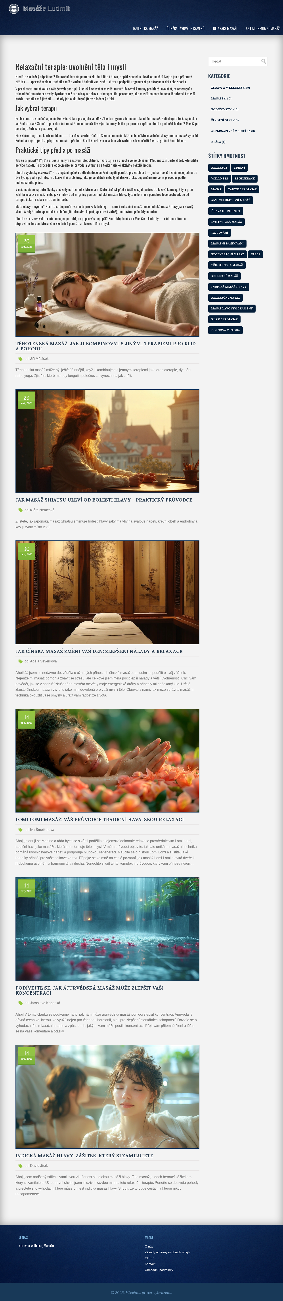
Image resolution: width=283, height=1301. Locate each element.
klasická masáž (224, 319)
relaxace (219, 168)
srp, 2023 (27, 891)
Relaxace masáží (225, 28)
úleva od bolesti (225, 211)
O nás (149, 1246)
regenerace (245, 178)
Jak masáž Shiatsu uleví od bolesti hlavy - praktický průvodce (103, 499)
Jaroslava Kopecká (45, 1003)
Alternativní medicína (233, 131)
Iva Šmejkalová (42, 830)
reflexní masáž (224, 276)
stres (255, 254)
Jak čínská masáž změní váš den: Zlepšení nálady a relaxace (99, 651)
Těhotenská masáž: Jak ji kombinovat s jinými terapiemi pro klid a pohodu (105, 346)
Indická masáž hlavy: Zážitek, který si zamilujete (84, 1155)
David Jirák (39, 1165)
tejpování (219, 233)
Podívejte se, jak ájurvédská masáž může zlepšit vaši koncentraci (89, 990)
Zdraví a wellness (230, 88)
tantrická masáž (242, 189)
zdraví (239, 168)
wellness (219, 178)
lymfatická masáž (226, 222)
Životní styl (225, 120)
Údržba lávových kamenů (185, 28)
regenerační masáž (227, 254)
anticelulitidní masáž (230, 200)
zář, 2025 (27, 403)
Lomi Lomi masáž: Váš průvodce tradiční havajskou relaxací (99, 819)
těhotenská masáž (227, 265)
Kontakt (150, 1264)
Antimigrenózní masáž (263, 28)
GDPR (149, 1258)
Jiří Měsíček (39, 359)
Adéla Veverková (43, 661)
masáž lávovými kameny (232, 308)
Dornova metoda (225, 330)
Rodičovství (224, 109)
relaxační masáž (225, 297)
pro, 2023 (27, 554)
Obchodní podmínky (159, 1270)
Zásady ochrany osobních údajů (167, 1252)
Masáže (221, 98)
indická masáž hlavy (229, 287)
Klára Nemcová (42, 510)
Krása (218, 142)
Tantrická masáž (145, 28)
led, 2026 (26, 246)
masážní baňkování (227, 243)
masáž (216, 189)
